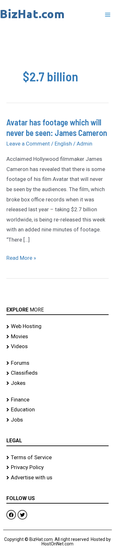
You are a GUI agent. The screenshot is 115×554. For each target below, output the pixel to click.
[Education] (57, 410)
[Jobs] (57, 420)
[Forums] (57, 363)
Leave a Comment (28, 143)
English (63, 143)
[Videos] (57, 346)
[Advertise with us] (57, 478)
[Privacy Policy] (57, 467)
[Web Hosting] (57, 326)
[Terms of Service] (57, 458)
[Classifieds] (57, 373)
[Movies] (57, 337)
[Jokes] (57, 383)
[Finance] (57, 400)
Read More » (21, 257)
